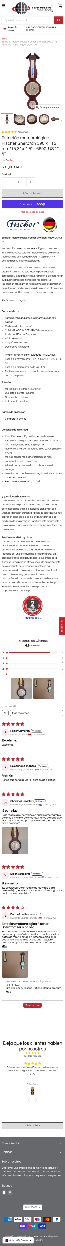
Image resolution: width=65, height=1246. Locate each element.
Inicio (4, 38)
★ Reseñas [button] (62, 626)
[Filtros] (5, 713)
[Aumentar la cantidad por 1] (30, 181)
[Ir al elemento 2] (43, 688)
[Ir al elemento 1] (21, 688)
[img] (32, 1053)
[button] (7, 119)
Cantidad (6, 174)
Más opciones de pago (32, 212)
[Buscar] (58, 20)
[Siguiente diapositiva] (61, 119)
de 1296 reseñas (32, 1056)
